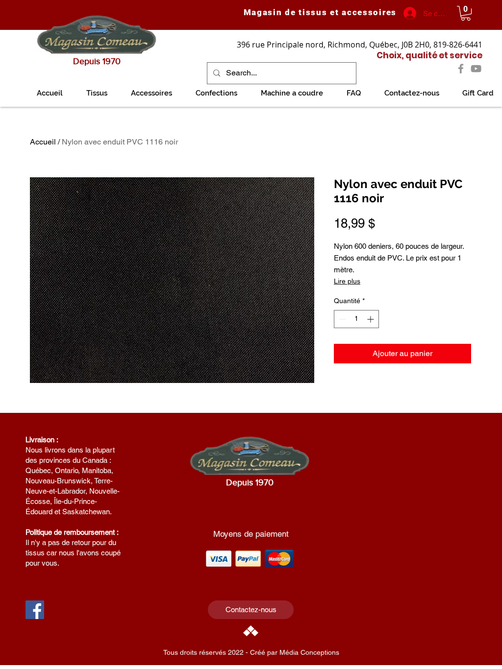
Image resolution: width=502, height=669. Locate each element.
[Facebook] (460, 68)
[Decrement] (341, 319)
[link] (466, 13)
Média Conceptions (309, 652)
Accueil (43, 141)
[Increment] (371, 319)
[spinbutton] (356, 319)
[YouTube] (476, 68)
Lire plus (347, 281)
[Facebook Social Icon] (34, 609)
